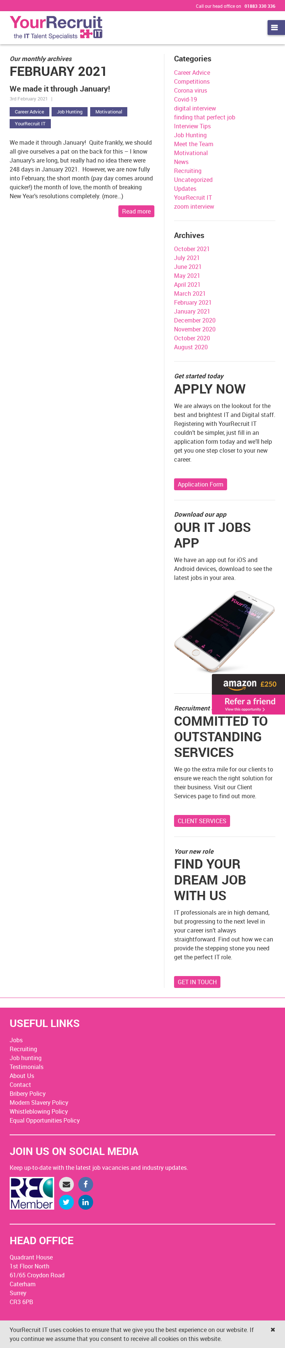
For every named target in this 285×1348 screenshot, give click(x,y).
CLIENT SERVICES (202, 821)
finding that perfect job (204, 117)
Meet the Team (193, 144)
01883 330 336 (260, 6)
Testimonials (26, 1067)
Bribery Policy (28, 1093)
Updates (185, 188)
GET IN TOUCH (197, 982)
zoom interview (194, 206)
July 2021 (187, 258)
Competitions (192, 81)
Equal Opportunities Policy (45, 1120)
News (181, 162)
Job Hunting (69, 111)
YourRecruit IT (30, 123)
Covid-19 (185, 99)
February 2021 (193, 302)
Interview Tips (192, 126)
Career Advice (29, 111)
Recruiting (188, 171)
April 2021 (187, 284)
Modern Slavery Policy (39, 1102)
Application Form (200, 484)
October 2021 (192, 249)
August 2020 (191, 347)
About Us (22, 1076)
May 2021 (187, 276)
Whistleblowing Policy (39, 1111)
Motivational (108, 111)
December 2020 (195, 320)
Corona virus (190, 90)
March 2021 (190, 293)
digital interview (195, 108)
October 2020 (192, 338)
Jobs (16, 1040)
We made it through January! (60, 88)
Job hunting (26, 1058)
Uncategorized (193, 180)
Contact (20, 1085)
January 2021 (192, 311)
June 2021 (188, 267)
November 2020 (195, 329)
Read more (136, 211)
